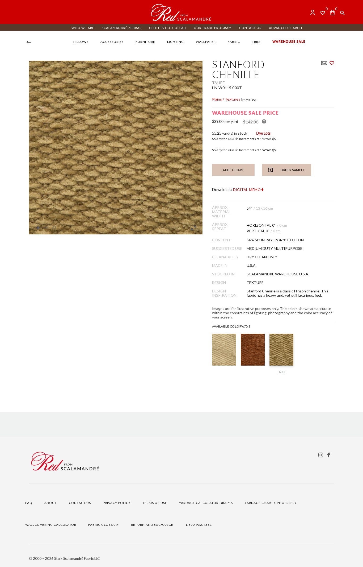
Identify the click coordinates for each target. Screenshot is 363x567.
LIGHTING (175, 42)
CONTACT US (250, 28)
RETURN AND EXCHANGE (152, 525)
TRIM (256, 42)
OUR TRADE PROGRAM (213, 28)
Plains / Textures (226, 99)
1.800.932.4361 (198, 525)
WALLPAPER (206, 42)
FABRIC (234, 42)
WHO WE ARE (82, 28)
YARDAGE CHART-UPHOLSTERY (271, 503)
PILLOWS (80, 42)
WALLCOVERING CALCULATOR (50, 525)
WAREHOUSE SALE (288, 41)
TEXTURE (255, 282)
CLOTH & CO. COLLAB (167, 28)
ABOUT (50, 503)
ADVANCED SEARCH (285, 28)
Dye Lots (263, 133)
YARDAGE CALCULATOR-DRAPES (206, 503)
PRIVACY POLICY (116, 503)
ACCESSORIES (112, 42)
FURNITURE (145, 42)
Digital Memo (247, 190)
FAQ (28, 503)
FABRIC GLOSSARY (103, 525)
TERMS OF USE (154, 503)
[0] (332, 12)
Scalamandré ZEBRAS (121, 28)
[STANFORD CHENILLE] (224, 350)
